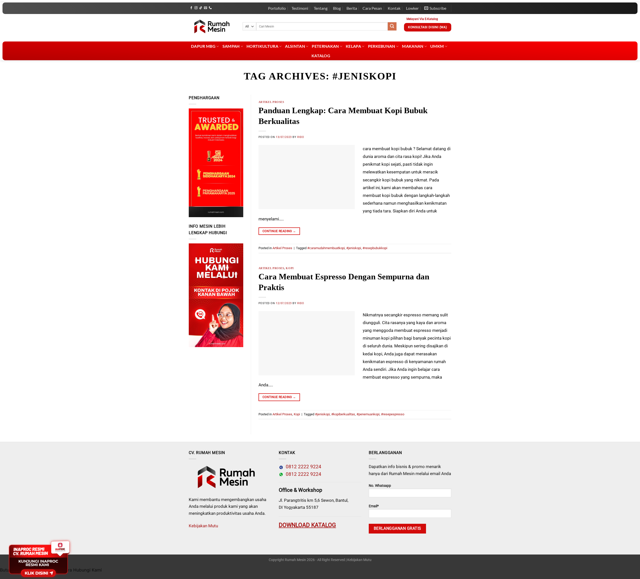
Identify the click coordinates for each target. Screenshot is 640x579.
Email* (374, 506)
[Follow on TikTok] (200, 8)
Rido (300, 137)
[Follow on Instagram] (196, 8)
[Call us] (210, 8)
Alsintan (295, 46)
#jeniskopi (353, 248)
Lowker (412, 8)
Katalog (321, 55)
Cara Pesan (372, 8)
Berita (351, 8)
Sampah (231, 46)
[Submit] (392, 26)
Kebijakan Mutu (203, 525)
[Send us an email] (205, 8)
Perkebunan (381, 46)
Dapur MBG (203, 46)
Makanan (412, 46)
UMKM (437, 46)
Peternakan (325, 46)
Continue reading (279, 231)
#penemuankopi (368, 414)
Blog (337, 8)
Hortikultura (262, 46)
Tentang (321, 8)
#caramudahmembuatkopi (326, 248)
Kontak (394, 8)
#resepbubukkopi (374, 248)
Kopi (290, 268)
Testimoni (300, 8)
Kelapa (353, 46)
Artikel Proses (271, 101)
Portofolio (277, 8)
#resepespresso (392, 414)
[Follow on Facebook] (191, 8)
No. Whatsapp (380, 486)
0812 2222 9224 (302, 467)
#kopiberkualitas (343, 414)
